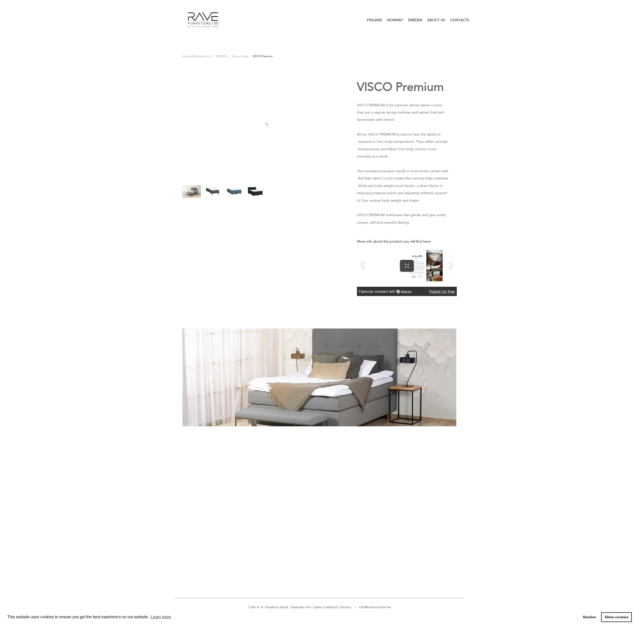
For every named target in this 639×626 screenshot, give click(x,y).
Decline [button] (589, 617)
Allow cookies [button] (617, 617)
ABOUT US (436, 20)
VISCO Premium (263, 56)
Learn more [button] (161, 617)
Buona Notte (240, 56)
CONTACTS (459, 20)
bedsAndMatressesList (196, 56)
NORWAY (395, 20)
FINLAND (374, 20)
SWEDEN (415, 20)
